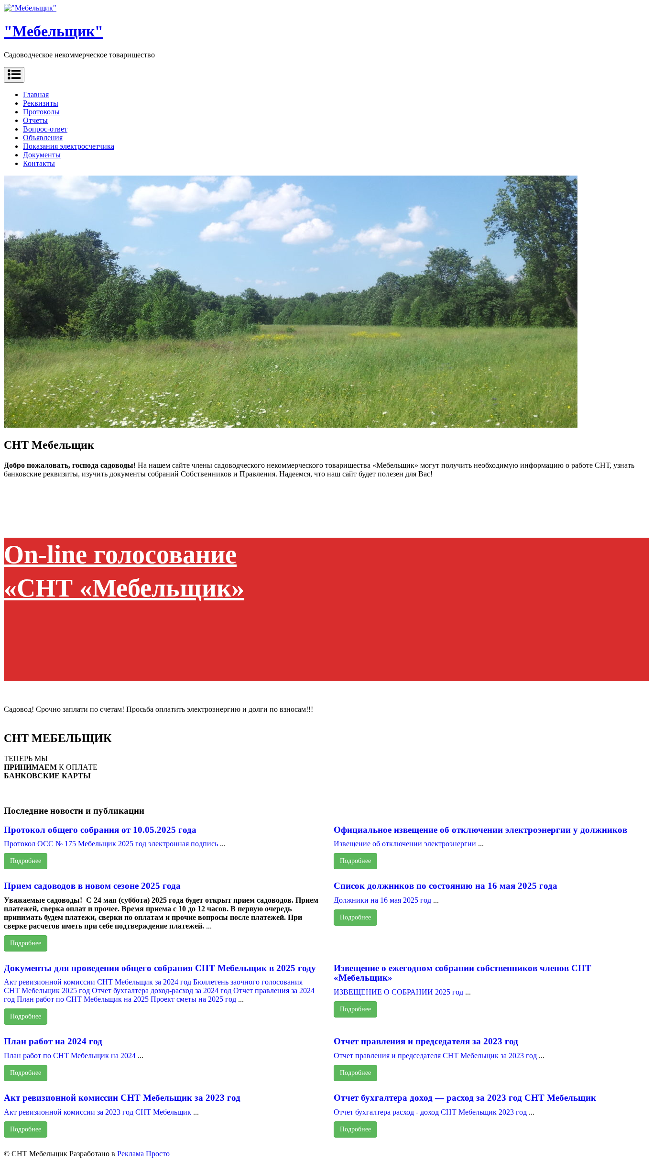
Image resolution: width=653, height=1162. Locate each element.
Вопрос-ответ (45, 129)
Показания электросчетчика (68, 146)
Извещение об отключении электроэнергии (405, 844)
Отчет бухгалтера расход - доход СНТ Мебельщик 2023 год (431, 1112)
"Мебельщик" (53, 31)
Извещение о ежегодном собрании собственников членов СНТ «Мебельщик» (462, 973)
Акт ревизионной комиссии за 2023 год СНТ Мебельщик (97, 1112)
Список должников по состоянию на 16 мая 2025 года (445, 886)
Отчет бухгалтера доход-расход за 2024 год (161, 990)
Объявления (43, 137)
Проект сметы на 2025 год (193, 999)
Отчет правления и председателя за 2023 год (426, 1041)
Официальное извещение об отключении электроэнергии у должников (480, 830)
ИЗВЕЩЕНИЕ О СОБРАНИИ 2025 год (398, 992)
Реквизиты (40, 103)
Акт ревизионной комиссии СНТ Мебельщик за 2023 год (122, 1098)
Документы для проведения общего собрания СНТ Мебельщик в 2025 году (160, 968)
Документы (42, 155)
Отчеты (35, 120)
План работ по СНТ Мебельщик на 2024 (70, 1055)
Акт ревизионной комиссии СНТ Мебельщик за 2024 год (97, 982)
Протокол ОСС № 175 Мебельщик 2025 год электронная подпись (111, 844)
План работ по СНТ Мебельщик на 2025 (83, 999)
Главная (36, 94)
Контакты (39, 163)
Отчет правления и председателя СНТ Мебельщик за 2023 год (435, 1055)
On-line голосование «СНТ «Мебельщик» (124, 571)
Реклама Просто (143, 1154)
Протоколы (41, 112)
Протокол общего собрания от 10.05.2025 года (100, 830)
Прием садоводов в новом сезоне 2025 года (92, 886)
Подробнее (25, 860)
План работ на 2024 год (53, 1041)
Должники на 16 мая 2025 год (383, 900)
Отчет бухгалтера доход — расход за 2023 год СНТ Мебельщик (465, 1098)
